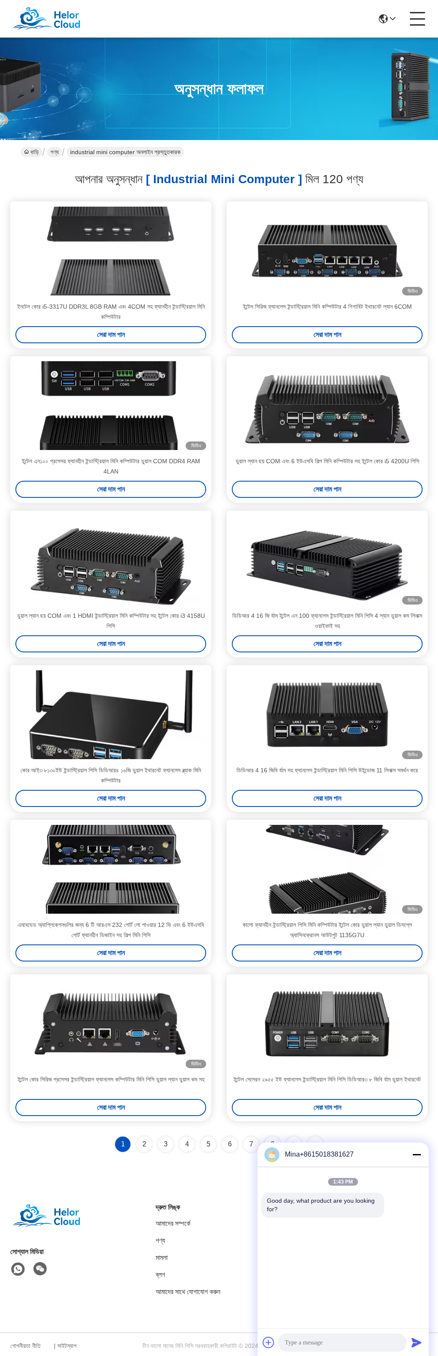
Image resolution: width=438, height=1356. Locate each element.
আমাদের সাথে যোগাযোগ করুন (188, 1291)
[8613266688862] (18, 1269)
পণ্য (54, 152)
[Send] (416, 1342)
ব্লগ (160, 1274)
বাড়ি (34, 152)
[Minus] (416, 1154)
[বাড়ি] (57, 1226)
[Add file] (269, 1342)
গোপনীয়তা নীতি (25, 1345)
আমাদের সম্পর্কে (173, 1223)
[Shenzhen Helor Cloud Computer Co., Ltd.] (57, 19)
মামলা (162, 1257)
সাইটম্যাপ (67, 1345)
